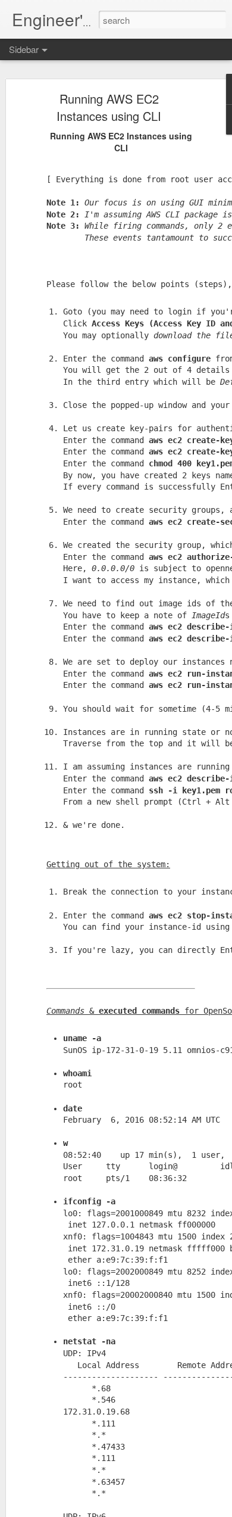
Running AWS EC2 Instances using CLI (109, 107)
